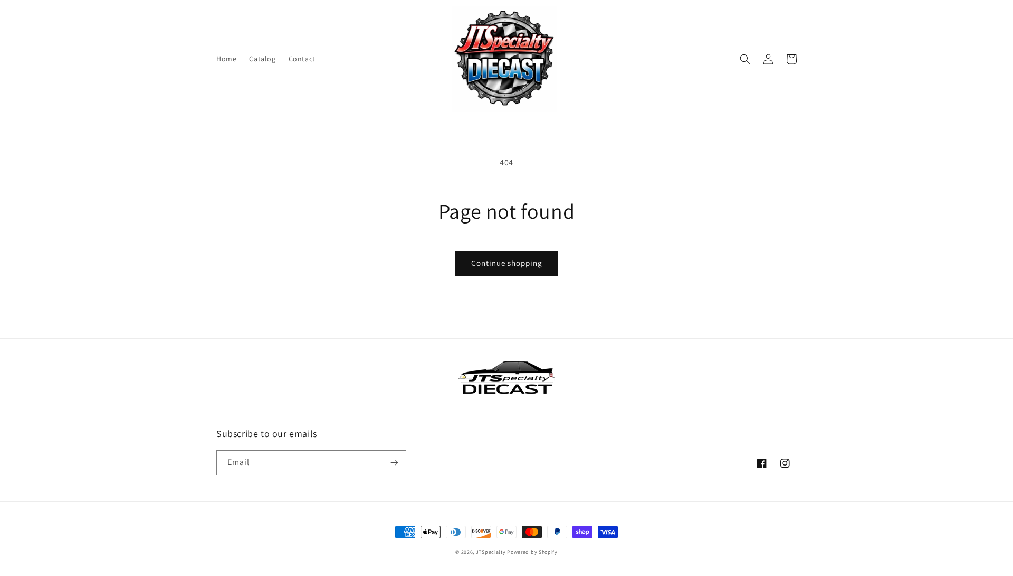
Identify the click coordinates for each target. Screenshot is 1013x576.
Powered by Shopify (532, 552)
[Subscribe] (394, 462)
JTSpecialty (491, 552)
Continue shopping (506, 263)
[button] (745, 59)
